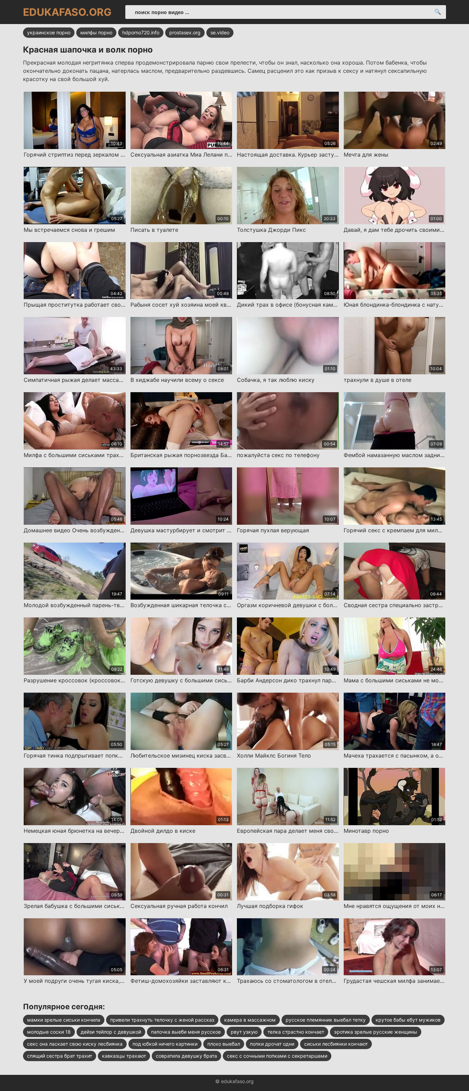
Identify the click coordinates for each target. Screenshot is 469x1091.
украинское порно (48, 32)
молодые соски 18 (49, 1032)
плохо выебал (223, 1044)
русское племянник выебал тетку (326, 1020)
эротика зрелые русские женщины (375, 1032)
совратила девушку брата (186, 1056)
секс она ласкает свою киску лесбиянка (75, 1044)
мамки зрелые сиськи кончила (63, 1020)
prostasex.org (185, 32)
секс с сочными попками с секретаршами (277, 1056)
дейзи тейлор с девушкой (111, 1032)
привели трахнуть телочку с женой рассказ (162, 1020)
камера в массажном (250, 1020)
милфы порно (96, 32)
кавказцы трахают (124, 1056)
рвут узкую (244, 1032)
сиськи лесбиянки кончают (336, 1044)
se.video (219, 32)
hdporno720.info (140, 32)
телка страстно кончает (295, 1032)
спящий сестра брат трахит (59, 1056)
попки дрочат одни (272, 1044)
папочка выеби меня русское (186, 1032)
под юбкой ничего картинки (165, 1044)
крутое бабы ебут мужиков (408, 1020)
